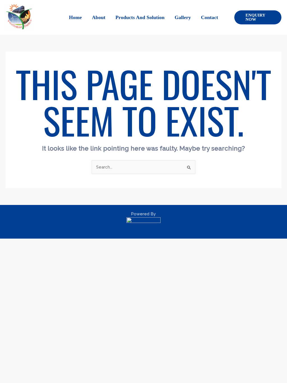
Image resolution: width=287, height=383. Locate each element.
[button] (257, 17)
